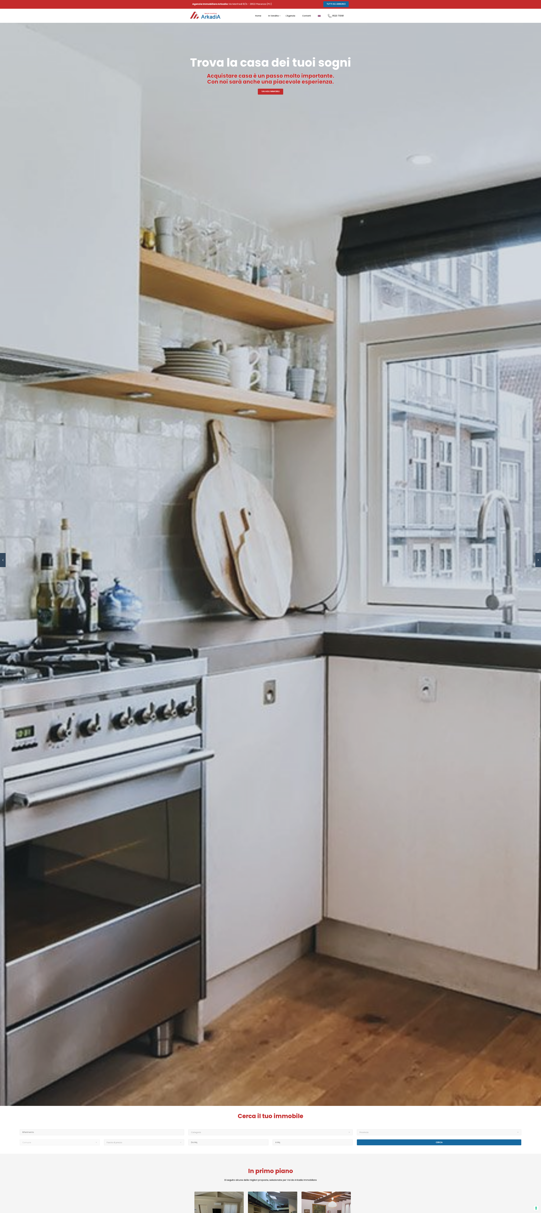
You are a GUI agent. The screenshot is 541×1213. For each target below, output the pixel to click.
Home (258, 15)
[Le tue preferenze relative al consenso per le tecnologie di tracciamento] (536, 1208)
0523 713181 (338, 15)
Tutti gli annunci (336, 4)
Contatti (306, 15)
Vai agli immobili (270, 91)
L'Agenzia (290, 15)
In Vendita (273, 15)
